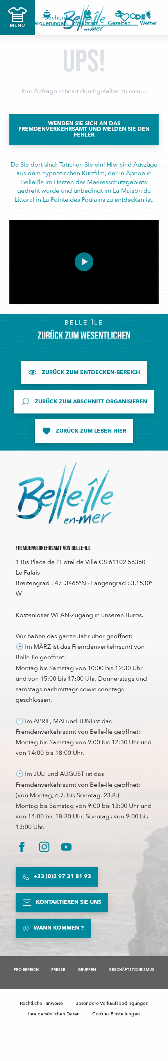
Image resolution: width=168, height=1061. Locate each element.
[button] (143, 17)
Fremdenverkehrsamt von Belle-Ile (53, 548)
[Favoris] (124, 17)
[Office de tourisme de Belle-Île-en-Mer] (64, 493)
